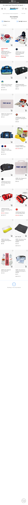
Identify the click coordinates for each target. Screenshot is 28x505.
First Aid (4, 25)
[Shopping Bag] (26, 9)
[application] (23, 500)
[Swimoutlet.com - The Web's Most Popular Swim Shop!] (14, 8)
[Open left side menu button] (2, 9)
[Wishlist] (23, 9)
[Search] (5, 9)
